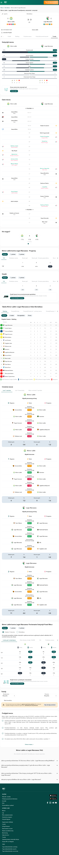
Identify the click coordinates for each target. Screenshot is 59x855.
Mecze (2, 7)
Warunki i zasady (6, 796)
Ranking (17, 36)
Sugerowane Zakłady (7, 822)
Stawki (9, 36)
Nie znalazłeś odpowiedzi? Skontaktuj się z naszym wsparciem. (29, 754)
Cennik (4, 824)
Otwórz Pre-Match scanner (17, 298)
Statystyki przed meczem (42, 36)
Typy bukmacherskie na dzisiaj (9, 846)
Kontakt (4, 801)
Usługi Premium (6, 826)
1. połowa (12, 254)
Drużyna (47, 694)
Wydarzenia (6, 694)
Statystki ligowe (6, 819)
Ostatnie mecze (27, 36)
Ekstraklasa (7, 7)
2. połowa (21, 254)
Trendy (54, 36)
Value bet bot (5, 835)
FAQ (3, 803)
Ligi (3, 812)
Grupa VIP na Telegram (8, 841)
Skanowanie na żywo (7, 828)
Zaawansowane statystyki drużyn (10, 839)
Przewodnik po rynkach (8, 805)
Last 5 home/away (19, 390)
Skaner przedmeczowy (7, 830)
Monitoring (5, 833)
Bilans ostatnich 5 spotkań (35, 390)
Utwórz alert (14, 91)
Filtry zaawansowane (7, 815)
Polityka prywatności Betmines (9, 799)
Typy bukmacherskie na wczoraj (10, 851)
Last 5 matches (7, 390)
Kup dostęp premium (49, 705)
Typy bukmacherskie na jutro (9, 849)
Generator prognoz (7, 817)
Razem (5, 254)
